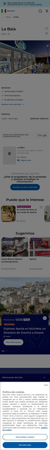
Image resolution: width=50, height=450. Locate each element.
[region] (25, 416)
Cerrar (46, 385)
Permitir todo (25, 445)
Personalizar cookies (25, 437)
